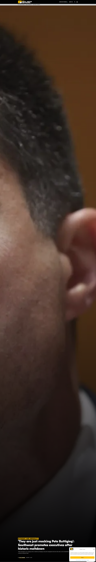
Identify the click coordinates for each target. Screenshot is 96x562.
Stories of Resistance (29, 4)
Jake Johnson (22, 557)
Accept (82, 557)
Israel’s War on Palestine (36, 4)
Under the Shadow (22, 4)
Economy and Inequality (28, 538)
